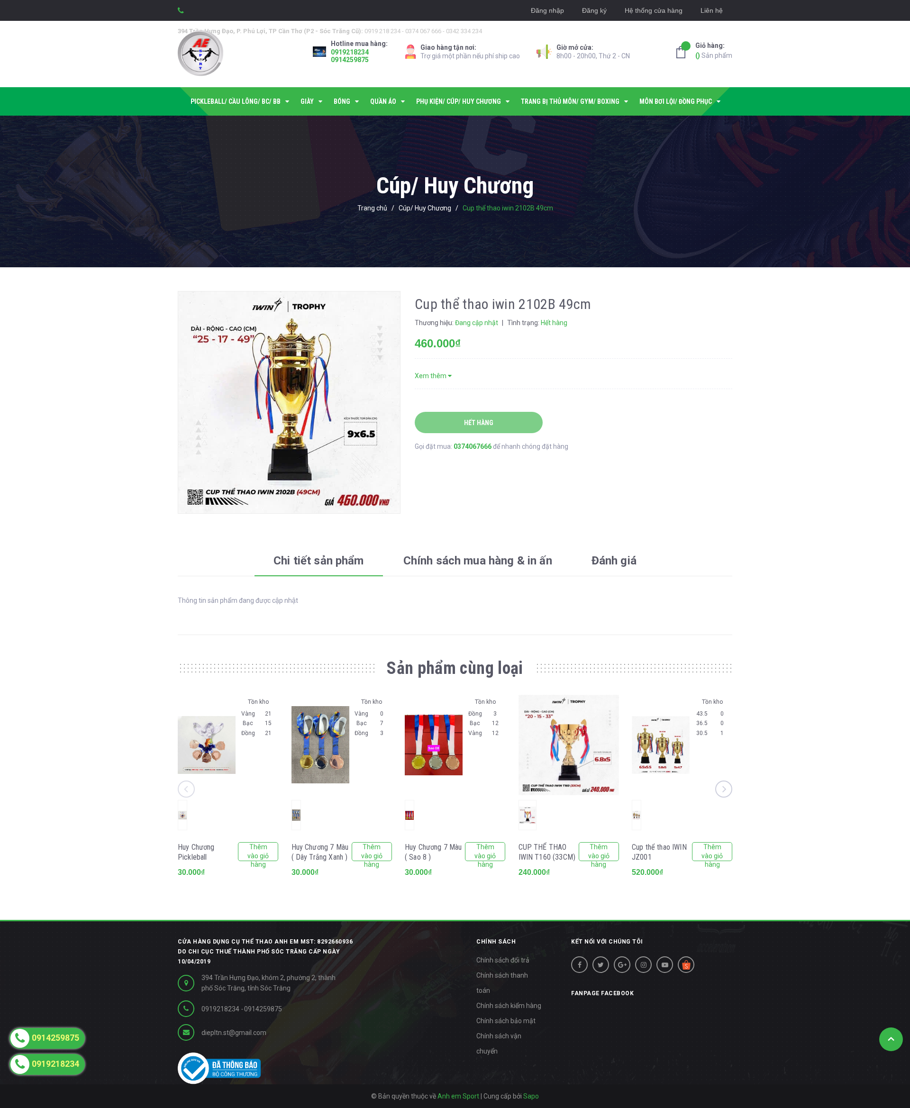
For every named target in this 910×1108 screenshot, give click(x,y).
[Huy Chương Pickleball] (207, 745)
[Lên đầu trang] (891, 1039)
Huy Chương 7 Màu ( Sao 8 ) (433, 852)
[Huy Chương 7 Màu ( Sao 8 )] (434, 745)
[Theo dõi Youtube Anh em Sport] (664, 964)
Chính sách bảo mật (506, 1021)
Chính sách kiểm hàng (508, 1005)
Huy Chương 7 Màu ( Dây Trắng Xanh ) (320, 852)
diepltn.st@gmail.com (233, 1032)
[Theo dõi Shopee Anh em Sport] (686, 964)
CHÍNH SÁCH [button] (496, 941)
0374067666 (473, 446)
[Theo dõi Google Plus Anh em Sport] (622, 964)
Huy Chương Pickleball (196, 852)
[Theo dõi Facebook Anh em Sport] (579, 964)
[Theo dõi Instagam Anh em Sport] (643, 964)
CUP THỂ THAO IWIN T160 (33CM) (547, 852)
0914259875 (350, 60)
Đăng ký (594, 10)
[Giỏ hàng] (683, 52)
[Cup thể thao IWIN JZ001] (661, 745)
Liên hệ (712, 10)
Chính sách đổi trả (502, 960)
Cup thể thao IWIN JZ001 (659, 852)
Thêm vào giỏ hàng (258, 852)
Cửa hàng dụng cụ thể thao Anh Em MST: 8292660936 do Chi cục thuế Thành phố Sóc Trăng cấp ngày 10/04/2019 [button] (265, 951)
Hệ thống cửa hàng (653, 10)
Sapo (531, 1096)
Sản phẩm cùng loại (455, 668)
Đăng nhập (547, 10)
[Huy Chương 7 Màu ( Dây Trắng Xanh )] (320, 745)
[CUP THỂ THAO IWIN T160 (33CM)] (569, 745)
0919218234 (350, 52)
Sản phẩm (713, 50)
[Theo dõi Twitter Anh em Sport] (600, 964)
